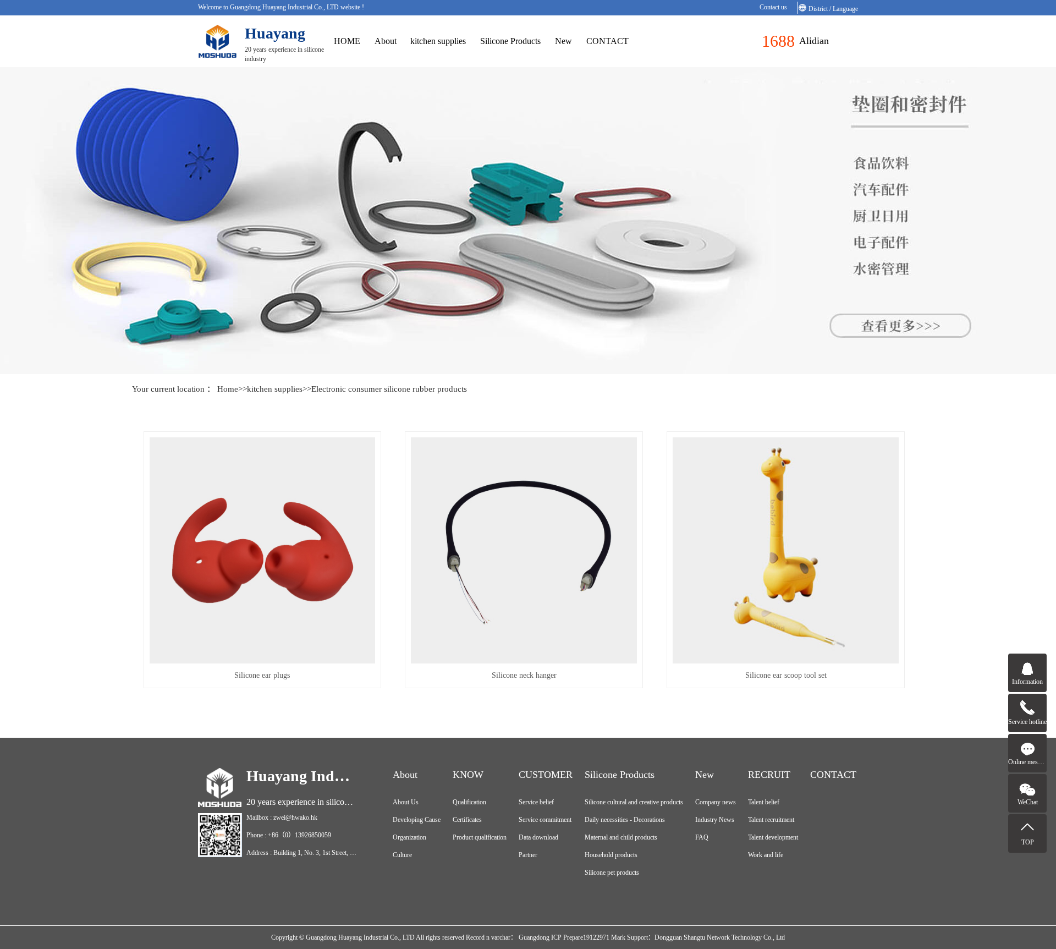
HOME (347, 41)
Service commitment (545, 820)
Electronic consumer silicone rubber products (389, 389)
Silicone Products (510, 41)
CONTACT (607, 41)
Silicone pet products (612, 872)
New (563, 41)
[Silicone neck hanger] (524, 550)
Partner (528, 855)
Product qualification (480, 837)
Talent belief (763, 802)
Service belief (536, 802)
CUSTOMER (546, 774)
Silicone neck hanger (524, 675)
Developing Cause (417, 820)
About (386, 41)
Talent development (773, 837)
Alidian (814, 40)
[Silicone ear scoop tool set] (786, 550)
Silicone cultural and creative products (634, 802)
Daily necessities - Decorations (625, 820)
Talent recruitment (771, 820)
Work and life (765, 855)
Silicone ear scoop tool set (786, 675)
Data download (538, 837)
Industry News (714, 820)
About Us (406, 802)
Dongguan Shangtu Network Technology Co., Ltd (719, 937)
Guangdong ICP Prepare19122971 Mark (571, 937)
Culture (402, 855)
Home (227, 389)
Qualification (469, 802)
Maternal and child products (621, 837)
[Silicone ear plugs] (263, 550)
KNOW (468, 774)
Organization (409, 837)
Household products (611, 855)
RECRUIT (769, 774)
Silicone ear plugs (262, 675)
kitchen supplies (438, 41)
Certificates (467, 820)
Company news (715, 802)
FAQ (701, 837)
